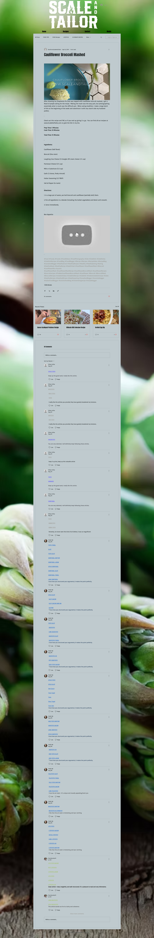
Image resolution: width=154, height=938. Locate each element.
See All (117, 306)
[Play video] (77, 234)
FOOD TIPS (46, 37)
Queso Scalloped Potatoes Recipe (48, 327)
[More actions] (109, 49)
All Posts (37, 37)
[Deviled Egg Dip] (106, 317)
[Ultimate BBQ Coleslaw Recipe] (77, 317)
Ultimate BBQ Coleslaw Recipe (75, 327)
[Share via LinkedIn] (53, 291)
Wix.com (87, 932)
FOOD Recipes (56, 37)
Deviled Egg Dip (100, 327)
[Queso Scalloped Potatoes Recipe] (48, 317)
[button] (101, 37)
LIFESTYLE (66, 37)
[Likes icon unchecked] (49, 379)
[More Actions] (109, 365)
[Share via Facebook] (45, 291)
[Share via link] (58, 291)
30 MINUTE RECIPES (77, 37)
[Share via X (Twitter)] (49, 291)
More (87, 37)
